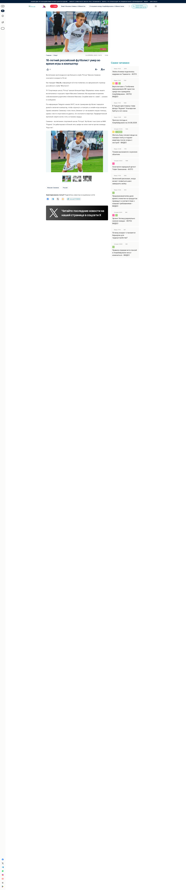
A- (96, 69)
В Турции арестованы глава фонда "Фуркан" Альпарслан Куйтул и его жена (124, 108)
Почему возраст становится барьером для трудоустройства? (123, 235)
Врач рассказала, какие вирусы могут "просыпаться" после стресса (151, 1)
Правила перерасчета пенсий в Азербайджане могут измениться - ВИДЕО (124, 252)
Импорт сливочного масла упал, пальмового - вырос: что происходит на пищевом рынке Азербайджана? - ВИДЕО (86, 1)
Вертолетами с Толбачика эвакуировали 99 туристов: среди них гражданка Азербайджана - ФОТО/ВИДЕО (123, 91)
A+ (103, 69)
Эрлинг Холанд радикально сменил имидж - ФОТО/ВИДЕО (123, 220)
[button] (129, 6)
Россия (65, 187)
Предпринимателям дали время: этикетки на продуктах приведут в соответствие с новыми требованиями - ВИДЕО (124, 201)
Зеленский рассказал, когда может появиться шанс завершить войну (124, 181)
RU (3, 11)
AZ (3, 6)
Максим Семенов (53, 187)
